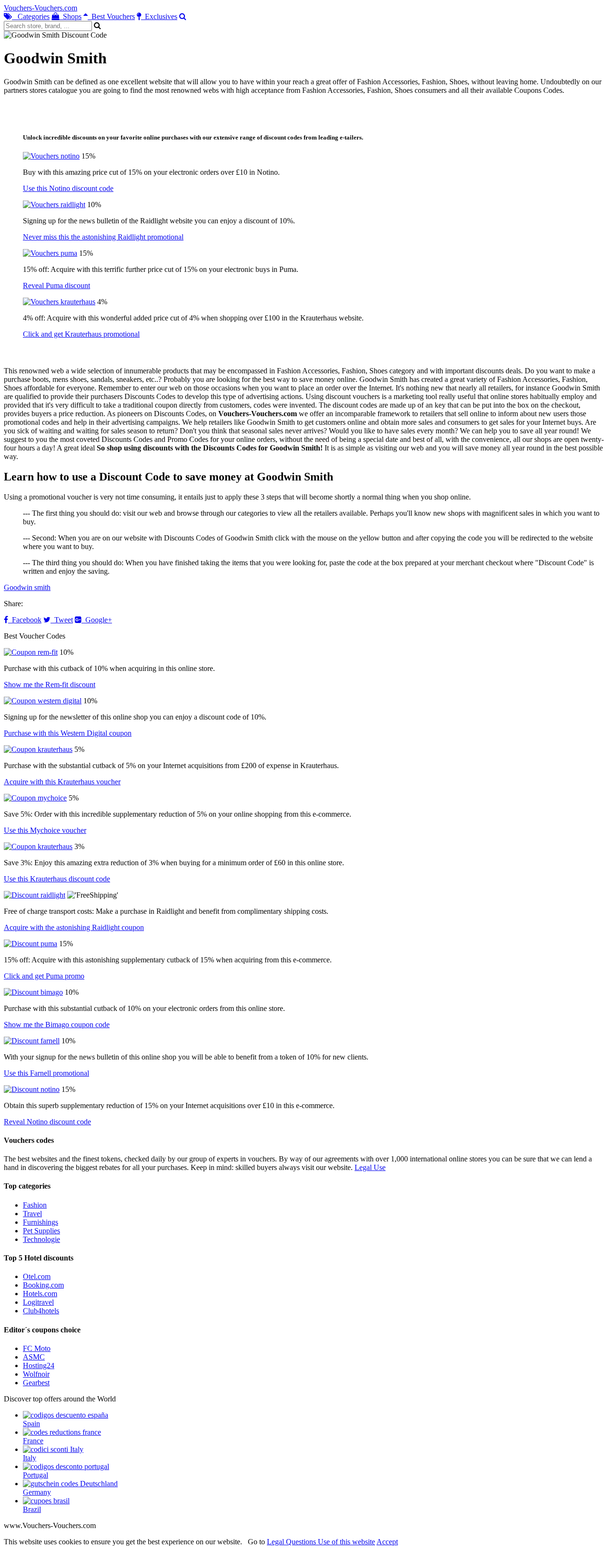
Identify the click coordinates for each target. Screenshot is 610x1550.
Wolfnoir (36, 1374)
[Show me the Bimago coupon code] (33, 992)
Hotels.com (40, 1294)
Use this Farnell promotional (46, 1073)
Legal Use (370, 1167)
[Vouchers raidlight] (54, 204)
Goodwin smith (27, 587)
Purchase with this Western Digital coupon (68, 733)
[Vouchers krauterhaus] (59, 302)
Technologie (41, 1239)
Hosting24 (38, 1365)
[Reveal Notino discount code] (32, 1089)
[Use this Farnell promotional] (32, 1041)
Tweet (62, 620)
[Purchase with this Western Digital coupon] (42, 701)
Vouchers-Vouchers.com (40, 8)
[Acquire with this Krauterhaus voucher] (38, 749)
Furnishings (40, 1222)
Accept (387, 1542)
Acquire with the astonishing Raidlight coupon (74, 927)
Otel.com (37, 1276)
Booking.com (43, 1285)
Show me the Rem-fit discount (49, 684)
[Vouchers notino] (51, 156)
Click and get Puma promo (44, 976)
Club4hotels (41, 1311)
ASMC (34, 1357)
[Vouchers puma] (50, 253)
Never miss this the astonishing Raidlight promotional (103, 237)
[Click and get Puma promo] (30, 944)
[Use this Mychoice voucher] (35, 798)
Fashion (35, 1205)
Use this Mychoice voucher (45, 830)
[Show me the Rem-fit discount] (31, 652)
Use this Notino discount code (68, 188)
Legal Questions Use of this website (321, 1542)
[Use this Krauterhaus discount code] (38, 846)
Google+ (96, 620)
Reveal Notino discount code (47, 1122)
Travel (32, 1214)
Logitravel (38, 1302)
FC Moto (37, 1348)
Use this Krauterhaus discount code (57, 879)
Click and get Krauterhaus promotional (81, 334)
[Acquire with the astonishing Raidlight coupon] (34, 895)
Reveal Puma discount (56, 285)
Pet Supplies (41, 1231)
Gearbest (36, 1383)
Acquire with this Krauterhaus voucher (62, 782)
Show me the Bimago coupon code (57, 1024)
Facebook (24, 620)
